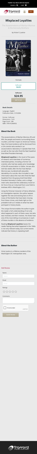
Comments (6, 296)
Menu (30, 11)
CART (23, 5)
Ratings (5, 288)
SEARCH (13, 5)
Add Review (5, 268)
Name (4, 273)
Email (4, 280)
